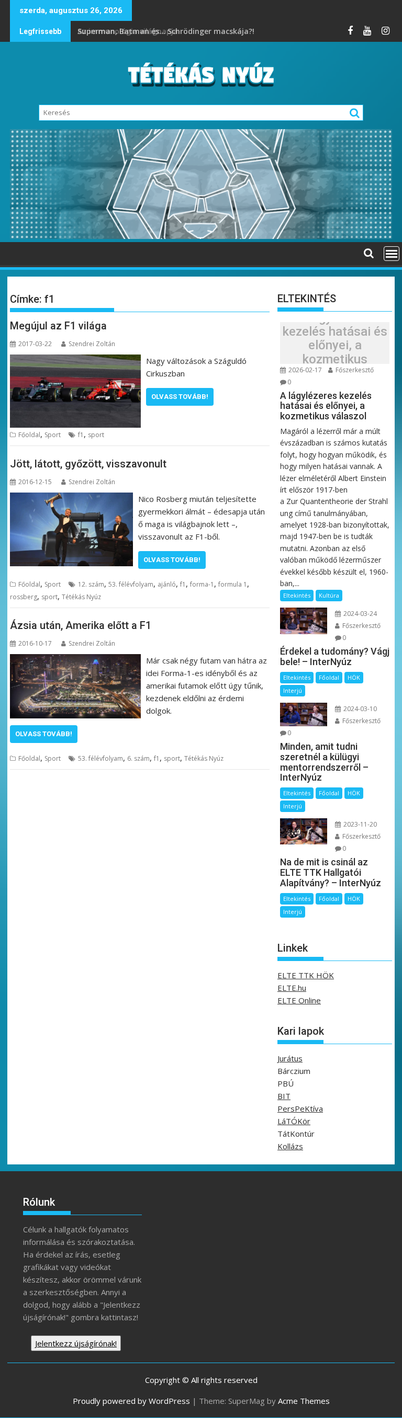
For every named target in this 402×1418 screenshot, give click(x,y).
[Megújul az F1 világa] (75, 361)
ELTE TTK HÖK (305, 975)
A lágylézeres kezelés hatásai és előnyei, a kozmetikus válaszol (335, 345)
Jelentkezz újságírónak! (76, 1343)
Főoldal (29, 434)
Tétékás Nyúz (81, 596)
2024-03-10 (359, 708)
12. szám (91, 584)
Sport (52, 434)
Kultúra (329, 595)
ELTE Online (299, 1000)
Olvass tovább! (179, 397)
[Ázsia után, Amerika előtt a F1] (75, 660)
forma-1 (202, 584)
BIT (284, 1096)
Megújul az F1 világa (58, 325)
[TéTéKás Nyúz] (201, 236)
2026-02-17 (304, 369)
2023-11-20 (359, 824)
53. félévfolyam (130, 584)
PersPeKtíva (300, 1108)
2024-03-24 (359, 613)
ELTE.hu (291, 987)
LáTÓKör (293, 1121)
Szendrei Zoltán (92, 343)
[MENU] (391, 253)
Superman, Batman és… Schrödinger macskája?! (166, 31)
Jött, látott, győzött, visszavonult (88, 464)
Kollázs (290, 1146)
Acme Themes (304, 1401)
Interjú (292, 690)
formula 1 (232, 584)
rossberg (23, 596)
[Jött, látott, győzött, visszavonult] (71, 499)
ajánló (167, 584)
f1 (81, 434)
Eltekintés (296, 595)
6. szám (138, 758)
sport (96, 434)
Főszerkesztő (354, 369)
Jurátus (290, 1058)
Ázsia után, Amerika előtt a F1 (80, 625)
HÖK (354, 677)
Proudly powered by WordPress (131, 1401)
